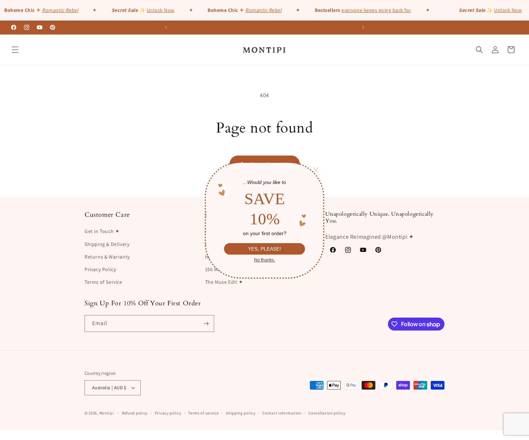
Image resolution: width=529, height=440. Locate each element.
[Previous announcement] (166, 27)
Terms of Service (103, 282)
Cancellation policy (326, 413)
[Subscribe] (206, 323)
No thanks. (264, 259)
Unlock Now (155, 10)
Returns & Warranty (107, 256)
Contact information (281, 413)
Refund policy (135, 413)
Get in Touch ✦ (102, 231)
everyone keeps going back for (371, 10)
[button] (15, 50)
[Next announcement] (363, 27)
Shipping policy (241, 413)
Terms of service (203, 413)
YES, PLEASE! (264, 249)
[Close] (316, 170)
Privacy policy (168, 413)
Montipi (106, 413)
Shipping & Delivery (107, 244)
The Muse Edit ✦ (224, 282)
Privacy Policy (100, 269)
